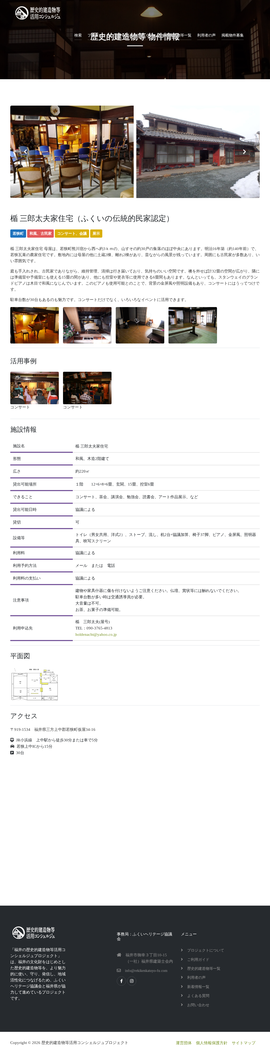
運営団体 (184, 1043)
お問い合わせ (198, 1005)
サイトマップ (243, 1043)
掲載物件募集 (232, 35)
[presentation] (25, 152)
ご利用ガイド (141, 35)
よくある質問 (198, 996)
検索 (78, 35)
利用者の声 (206, 35)
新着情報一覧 (198, 987)
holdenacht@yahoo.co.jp (96, 634)
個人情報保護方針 (212, 1043)
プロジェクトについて (106, 35)
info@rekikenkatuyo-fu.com (146, 971)
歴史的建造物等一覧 (174, 35)
